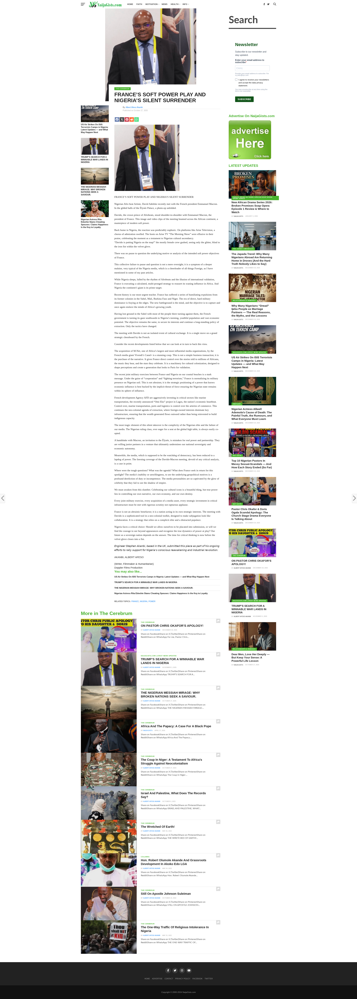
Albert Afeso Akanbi (134, 107)
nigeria (143, 601)
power (152, 601)
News (164, 4)
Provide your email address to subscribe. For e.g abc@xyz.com (252, 74)
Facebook (197, 979)
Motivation (151, 4)
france (135, 601)
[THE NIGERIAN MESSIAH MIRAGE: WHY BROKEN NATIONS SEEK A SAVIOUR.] (95, 184)
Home (130, 4)
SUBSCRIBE (244, 99)
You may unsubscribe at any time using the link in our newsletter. (251, 90)
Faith (139, 4)
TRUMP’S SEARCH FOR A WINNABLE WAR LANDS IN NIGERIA (94, 159)
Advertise (157, 979)
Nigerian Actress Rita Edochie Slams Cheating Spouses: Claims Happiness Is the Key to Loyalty (94, 223)
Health (174, 4)
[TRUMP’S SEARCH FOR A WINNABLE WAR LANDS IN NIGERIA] (95, 154)
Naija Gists (147, 730)
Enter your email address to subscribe (249, 61)
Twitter (209, 979)
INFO (185, 4)
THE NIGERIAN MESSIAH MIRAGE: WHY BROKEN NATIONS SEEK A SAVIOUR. (93, 191)
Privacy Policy (182, 979)
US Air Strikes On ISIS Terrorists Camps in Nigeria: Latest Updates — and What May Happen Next (94, 128)
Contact (169, 979)
